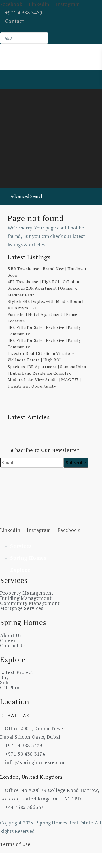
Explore (20, 570)
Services (21, 546)
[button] (51, 546)
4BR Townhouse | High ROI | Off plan (43, 281)
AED (8, 38)
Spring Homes (28, 558)
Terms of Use (15, 844)
